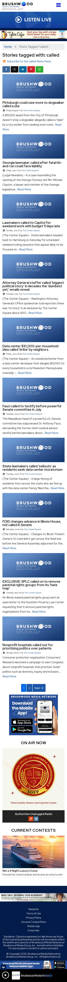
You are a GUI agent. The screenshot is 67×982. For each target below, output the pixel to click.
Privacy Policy (33, 917)
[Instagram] (36, 818)
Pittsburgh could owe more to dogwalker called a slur (33, 104)
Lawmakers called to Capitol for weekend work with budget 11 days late (31, 224)
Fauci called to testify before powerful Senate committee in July (31, 408)
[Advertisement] (33, 34)
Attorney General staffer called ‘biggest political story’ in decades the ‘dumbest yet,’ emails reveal (33, 286)
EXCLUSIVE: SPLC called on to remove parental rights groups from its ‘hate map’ (31, 584)
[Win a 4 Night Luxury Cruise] (33, 852)
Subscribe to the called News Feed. (29, 61)
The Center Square (31, 110)
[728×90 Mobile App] (33, 965)
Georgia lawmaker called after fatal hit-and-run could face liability (32, 164)
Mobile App (33, 926)
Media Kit (34, 909)
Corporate (33, 930)
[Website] (30, 818)
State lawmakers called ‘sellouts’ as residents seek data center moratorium (32, 468)
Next (38, 688)
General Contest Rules (33, 922)
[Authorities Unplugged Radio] (33, 779)
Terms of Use (33, 913)
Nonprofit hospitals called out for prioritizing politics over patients (27, 646)
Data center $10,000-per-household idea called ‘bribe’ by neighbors (30, 348)
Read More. (24, 189)
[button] (58, 4)
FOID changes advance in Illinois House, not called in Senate (31, 523)
